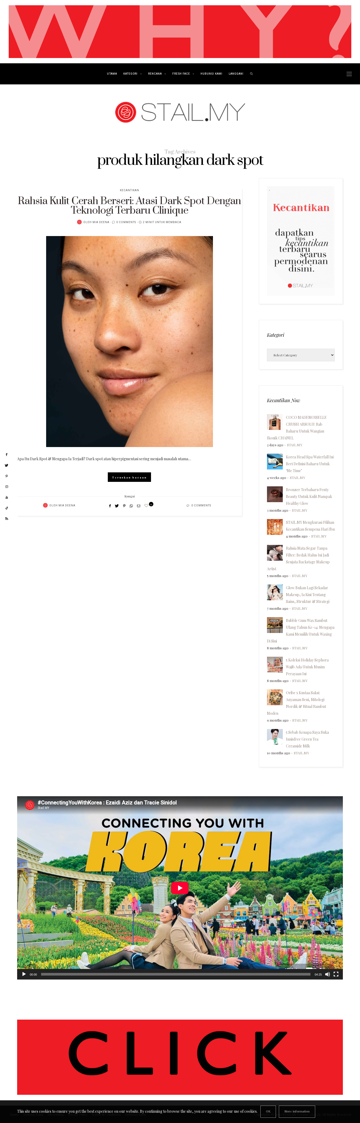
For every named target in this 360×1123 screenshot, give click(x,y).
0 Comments (126, 222)
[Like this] (147, 505)
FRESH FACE (181, 74)
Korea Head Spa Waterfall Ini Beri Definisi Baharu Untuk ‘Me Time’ (310, 463)
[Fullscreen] (336, 974)
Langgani (236, 74)
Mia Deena (101, 222)
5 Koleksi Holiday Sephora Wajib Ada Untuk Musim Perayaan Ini (307, 667)
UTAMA (112, 74)
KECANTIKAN (129, 190)
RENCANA (155, 74)
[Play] (24, 974)
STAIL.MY (294, 445)
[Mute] (327, 974)
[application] (180, 888)
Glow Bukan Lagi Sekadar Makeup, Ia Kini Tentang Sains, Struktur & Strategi (307, 594)
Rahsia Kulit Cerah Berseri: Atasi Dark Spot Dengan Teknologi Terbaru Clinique (129, 206)
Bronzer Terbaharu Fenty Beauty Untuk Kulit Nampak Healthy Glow (309, 496)
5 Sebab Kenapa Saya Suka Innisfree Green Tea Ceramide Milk (307, 739)
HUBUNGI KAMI (211, 74)
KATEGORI (130, 74)
